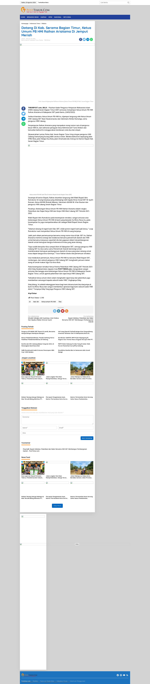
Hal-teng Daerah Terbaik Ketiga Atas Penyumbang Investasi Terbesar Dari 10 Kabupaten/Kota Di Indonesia (75, 332)
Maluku (41, 40)
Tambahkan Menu (43, 2)
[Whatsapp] (91, 39)
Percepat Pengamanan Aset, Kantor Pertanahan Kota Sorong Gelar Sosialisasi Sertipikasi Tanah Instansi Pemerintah (57, 398)
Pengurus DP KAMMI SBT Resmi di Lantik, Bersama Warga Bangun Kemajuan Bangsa (38, 332)
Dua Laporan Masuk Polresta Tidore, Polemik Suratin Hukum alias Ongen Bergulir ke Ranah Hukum (31, 378)
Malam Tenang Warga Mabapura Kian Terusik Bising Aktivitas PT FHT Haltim (32, 398)
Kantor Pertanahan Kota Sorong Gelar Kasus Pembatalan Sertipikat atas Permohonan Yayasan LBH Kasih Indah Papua (81, 398)
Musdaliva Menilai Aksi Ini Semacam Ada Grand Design (74, 351)
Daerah (27, 40)
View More (57, 506)
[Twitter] (54, 311)
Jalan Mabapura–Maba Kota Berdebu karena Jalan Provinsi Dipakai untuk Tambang (80, 378)
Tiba (59, 302)
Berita (23, 40)
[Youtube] (62, 311)
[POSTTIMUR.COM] (35, 10)
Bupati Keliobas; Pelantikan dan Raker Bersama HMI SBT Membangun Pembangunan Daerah (77, 319)
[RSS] (66, 311)
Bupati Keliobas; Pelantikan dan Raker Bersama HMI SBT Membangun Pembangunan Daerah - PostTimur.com (55, 450)
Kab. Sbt (36, 302)
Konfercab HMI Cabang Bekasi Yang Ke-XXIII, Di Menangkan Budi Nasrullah (37, 345)
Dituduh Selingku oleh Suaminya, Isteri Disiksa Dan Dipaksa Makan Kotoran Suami (43, 318)
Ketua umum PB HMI (49, 302)
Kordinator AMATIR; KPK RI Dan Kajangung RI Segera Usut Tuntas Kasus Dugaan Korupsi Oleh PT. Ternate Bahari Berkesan (75, 338)
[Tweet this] (84, 39)
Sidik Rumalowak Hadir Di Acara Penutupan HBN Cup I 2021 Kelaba (37, 351)
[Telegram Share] (87, 39)
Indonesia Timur (34, 40)
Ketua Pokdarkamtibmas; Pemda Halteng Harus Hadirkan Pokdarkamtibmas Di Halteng (37, 338)
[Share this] (80, 39)
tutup (77, 544)
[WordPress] (58, 311)
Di (30, 302)
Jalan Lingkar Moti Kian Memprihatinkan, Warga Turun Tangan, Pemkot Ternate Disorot (57, 378)
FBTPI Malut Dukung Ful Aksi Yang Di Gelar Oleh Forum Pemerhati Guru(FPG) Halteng (74, 345)
